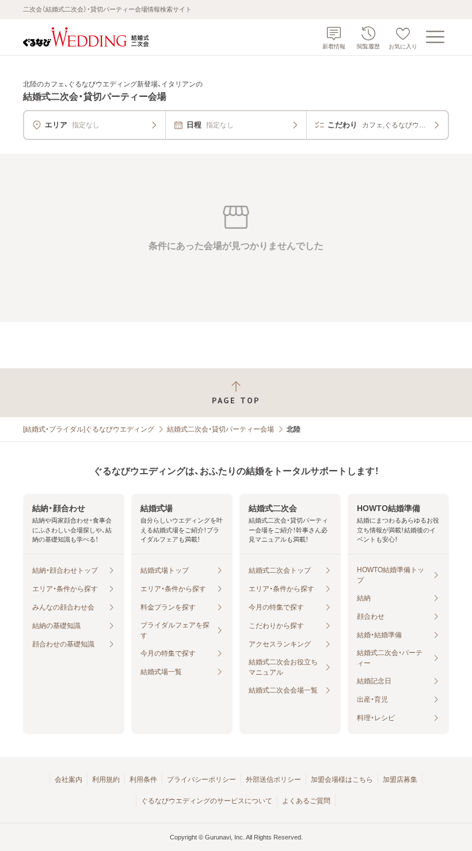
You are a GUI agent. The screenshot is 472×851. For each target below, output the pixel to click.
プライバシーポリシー (201, 780)
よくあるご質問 (306, 801)
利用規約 (106, 780)
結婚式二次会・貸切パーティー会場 (220, 429)
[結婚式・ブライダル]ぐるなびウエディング (88, 429)
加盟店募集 (400, 780)
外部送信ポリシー (273, 780)
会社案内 (68, 780)
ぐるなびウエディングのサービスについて (206, 801)
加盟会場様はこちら (342, 780)
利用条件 (143, 780)
